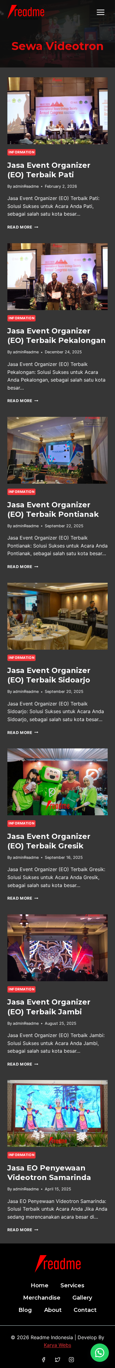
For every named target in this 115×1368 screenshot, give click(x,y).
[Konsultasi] (99, 1352)
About (53, 1310)
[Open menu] (100, 12)
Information (21, 152)
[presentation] (57, 110)
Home (39, 1285)
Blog (25, 1310)
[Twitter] (57, 1359)
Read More (22, 227)
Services (72, 1285)
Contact (85, 1310)
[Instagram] (71, 1359)
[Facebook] (43, 1359)
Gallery (82, 1297)
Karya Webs (57, 1345)
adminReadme (26, 186)
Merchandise (41, 1297)
